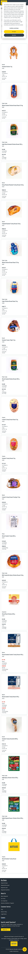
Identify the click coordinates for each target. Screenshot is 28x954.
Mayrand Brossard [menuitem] (5, 885)
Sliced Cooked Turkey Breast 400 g (10, 696)
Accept (14, 31)
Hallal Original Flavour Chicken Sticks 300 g (12, 818)
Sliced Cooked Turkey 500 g (8, 536)
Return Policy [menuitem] (4, 911)
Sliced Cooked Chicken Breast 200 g (10, 379)
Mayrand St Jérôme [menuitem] (5, 889)
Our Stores (4, 880)
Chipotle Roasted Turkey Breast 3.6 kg (11, 223)
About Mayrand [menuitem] (4, 896)
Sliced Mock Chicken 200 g (8, 614)
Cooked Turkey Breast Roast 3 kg (10, 419)
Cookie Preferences (14, 951)
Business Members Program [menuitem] (7, 903)
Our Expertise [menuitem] (4, 900)
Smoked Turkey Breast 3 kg (8, 458)
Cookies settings (14, 28)
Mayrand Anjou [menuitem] (4, 883)
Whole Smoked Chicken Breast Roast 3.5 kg (12, 105)
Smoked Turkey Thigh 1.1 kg (8, 340)
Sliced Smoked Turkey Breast (9, 859)
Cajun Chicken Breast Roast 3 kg (10, 301)
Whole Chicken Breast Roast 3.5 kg (10, 262)
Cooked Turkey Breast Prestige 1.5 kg (11, 497)
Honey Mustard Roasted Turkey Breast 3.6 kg (13, 185)
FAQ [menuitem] (2, 909)
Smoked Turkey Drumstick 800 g (10, 739)
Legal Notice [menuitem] (4, 914)
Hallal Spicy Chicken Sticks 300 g (10, 777)
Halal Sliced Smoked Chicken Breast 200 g (12, 144)
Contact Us (5, 929)
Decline (14, 35)
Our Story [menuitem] (3, 898)
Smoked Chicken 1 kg (7, 66)
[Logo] (14, 943)
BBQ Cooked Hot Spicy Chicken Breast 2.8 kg (12, 575)
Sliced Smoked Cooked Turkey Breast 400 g (12, 654)
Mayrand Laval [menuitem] (4, 887)
